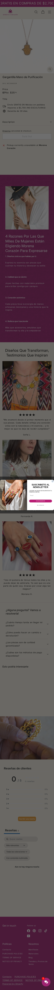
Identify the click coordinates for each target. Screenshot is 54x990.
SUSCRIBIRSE (40, 501)
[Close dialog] (52, 481)
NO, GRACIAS (40, 505)
